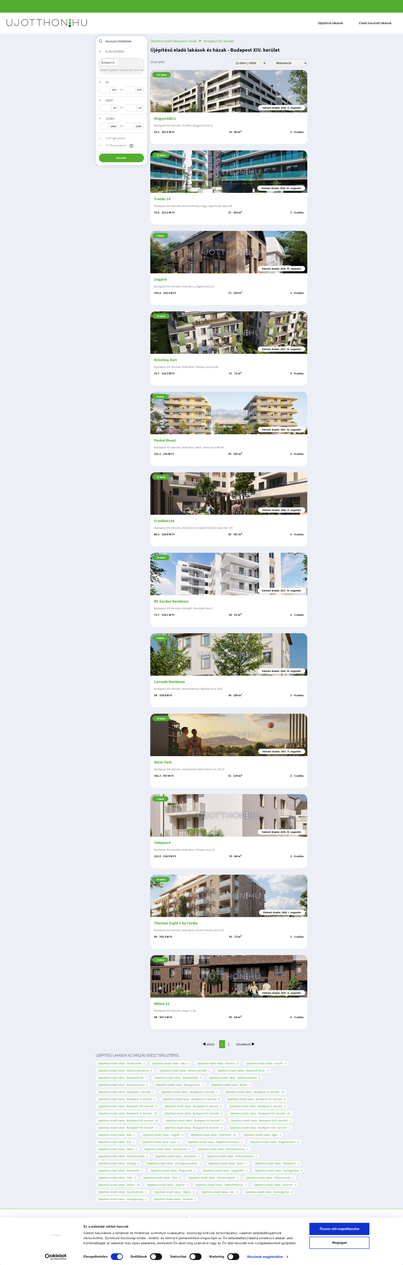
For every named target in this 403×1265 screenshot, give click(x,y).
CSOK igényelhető (115, 138)
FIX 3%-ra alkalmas (116, 145)
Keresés (121, 158)
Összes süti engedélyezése (339, 1229)
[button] (131, 145)
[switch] (156, 1256)
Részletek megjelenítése (265, 1256)
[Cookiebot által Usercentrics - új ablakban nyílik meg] (55, 1257)
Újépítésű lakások (330, 23)
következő (243, 1044)
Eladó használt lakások (375, 23)
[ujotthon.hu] (47, 23)
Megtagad (339, 1242)
